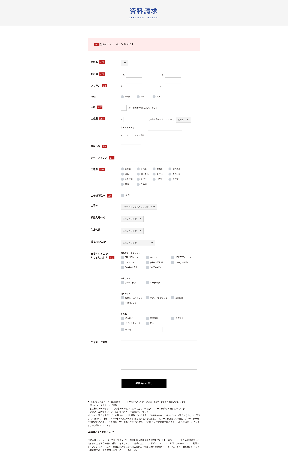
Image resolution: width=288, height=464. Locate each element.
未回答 (128, 96)
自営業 (175, 179)
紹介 (152, 323)
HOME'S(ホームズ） (184, 257)
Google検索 (155, 283)
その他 (144, 184)
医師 (127, 174)
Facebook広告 (131, 267)
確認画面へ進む (144, 383)
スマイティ (130, 262)
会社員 (128, 169)
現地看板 (129, 318)
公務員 (144, 169)
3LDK (127, 195)
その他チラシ (131, 303)
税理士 (160, 179)
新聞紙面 (179, 298)
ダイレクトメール (133, 323)
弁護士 (144, 179)
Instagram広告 (182, 262)
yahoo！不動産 (156, 262)
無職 (127, 184)
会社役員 (129, 179)
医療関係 (176, 174)
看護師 (160, 174)
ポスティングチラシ (159, 298)
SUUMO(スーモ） (133, 257)
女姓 (159, 96)
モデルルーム (181, 318)
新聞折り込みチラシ (133, 298)
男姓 (143, 96)
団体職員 (176, 169)
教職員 (160, 169)
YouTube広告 (156, 267)
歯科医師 (145, 174)
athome (153, 257)
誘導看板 (154, 318)
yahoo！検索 (130, 283)
